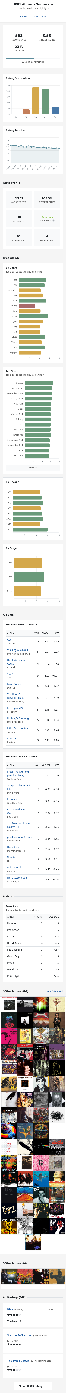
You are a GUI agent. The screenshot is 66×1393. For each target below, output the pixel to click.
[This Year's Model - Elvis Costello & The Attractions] (57, 1020)
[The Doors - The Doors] (41, 1210)
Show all (33, 467)
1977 (10, 673)
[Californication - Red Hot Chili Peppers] (25, 1195)
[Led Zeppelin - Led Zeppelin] (25, 1147)
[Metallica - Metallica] (41, 1226)
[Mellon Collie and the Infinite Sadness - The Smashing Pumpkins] (25, 1131)
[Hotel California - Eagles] (33, 1242)
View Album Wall (55, 991)
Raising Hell (14, 867)
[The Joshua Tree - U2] (25, 1004)
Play (10, 1309)
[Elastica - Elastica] (57, 1147)
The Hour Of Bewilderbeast (15, 696)
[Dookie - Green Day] (41, 1036)
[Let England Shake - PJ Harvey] (57, 1115)
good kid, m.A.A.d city (19, 837)
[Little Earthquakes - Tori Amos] (25, 1084)
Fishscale (12, 799)
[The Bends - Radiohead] (57, 1179)
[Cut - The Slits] (57, 1052)
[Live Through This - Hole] (25, 1099)
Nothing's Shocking (18, 718)
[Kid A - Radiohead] (9, 1115)
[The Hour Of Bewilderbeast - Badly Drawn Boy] (41, 1131)
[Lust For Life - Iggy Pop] (41, 1084)
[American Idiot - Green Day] (57, 1226)
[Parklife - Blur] (9, 1084)
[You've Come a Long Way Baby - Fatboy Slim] (57, 1195)
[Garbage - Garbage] (41, 1163)
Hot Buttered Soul (17, 877)
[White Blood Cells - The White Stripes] (25, 1179)
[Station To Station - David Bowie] (9, 1004)
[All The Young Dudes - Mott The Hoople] (25, 1036)
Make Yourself (15, 684)
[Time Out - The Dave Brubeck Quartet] (9, 1068)
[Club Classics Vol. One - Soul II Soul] (57, 1276)
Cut (9, 639)
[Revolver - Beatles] (25, 1226)
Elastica (11, 738)
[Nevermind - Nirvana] (41, 1179)
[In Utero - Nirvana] (57, 1004)
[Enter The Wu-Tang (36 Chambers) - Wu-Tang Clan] (41, 1276)
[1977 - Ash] (41, 1068)
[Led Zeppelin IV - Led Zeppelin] (57, 1163)
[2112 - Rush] (9, 1020)
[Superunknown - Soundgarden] (9, 1179)
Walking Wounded (17, 650)
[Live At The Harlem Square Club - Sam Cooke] (41, 1052)
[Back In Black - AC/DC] (9, 1195)
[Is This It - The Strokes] (9, 1099)
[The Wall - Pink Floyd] (9, 1147)
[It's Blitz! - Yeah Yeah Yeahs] (25, 1210)
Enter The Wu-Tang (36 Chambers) (18, 773)
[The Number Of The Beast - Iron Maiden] (41, 1115)
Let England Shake (17, 708)
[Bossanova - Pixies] (9, 1052)
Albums (23, 16)
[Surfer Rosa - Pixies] (25, 1163)
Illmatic (11, 857)
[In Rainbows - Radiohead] (9, 1163)
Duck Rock (13, 847)
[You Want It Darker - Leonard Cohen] (25, 1020)
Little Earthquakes (17, 728)
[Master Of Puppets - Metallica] (41, 1020)
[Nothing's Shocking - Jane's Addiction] (57, 1099)
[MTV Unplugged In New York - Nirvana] (57, 1210)
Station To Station (19, 1335)
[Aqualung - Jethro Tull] (57, 1084)
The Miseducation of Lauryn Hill (18, 824)
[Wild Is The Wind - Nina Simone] (9, 1036)
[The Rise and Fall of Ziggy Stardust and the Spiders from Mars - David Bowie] (57, 1036)
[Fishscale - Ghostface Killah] (9, 1276)
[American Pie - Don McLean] (25, 1068)
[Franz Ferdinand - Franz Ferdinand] (9, 1210)
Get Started (40, 16)
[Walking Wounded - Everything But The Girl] (25, 1052)
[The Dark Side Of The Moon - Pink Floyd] (41, 1147)
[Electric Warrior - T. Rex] (57, 1068)
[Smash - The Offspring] (9, 1226)
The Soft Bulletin (18, 1360)
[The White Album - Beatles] (57, 1131)
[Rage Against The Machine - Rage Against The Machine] (41, 1099)
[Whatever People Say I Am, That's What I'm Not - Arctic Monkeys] (41, 1195)
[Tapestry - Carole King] (25, 1115)
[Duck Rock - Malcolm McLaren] (25, 1276)
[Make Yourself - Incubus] (41, 1004)
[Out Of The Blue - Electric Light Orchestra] (9, 1131)
